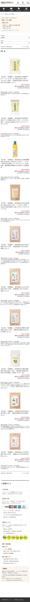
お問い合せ (19, 10)
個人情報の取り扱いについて (7, 599)
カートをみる (22, 4)
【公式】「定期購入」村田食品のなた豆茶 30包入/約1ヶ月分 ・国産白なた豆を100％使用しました (15, 454)
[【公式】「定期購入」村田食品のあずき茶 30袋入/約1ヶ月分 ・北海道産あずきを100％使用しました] (15, 234)
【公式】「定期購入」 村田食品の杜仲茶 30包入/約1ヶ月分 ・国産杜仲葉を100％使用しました (15, 413)
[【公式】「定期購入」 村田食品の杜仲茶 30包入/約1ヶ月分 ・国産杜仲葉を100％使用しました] (15, 400)
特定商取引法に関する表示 (19, 599)
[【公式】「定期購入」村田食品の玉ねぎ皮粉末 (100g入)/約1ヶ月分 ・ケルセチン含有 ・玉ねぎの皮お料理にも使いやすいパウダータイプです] (15, 192)
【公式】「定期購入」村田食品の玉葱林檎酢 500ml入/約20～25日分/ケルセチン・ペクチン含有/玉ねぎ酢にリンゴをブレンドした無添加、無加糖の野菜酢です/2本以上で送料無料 (15, 163)
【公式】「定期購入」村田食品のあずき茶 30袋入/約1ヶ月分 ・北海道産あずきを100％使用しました (15, 246)
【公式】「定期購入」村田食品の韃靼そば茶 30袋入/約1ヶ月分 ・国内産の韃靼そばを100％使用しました (15, 330)
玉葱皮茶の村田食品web (7, 2)
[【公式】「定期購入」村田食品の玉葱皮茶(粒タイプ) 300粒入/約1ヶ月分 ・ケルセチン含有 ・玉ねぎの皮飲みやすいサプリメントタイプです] (15, 107)
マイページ (18, 4)
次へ (25, 46)
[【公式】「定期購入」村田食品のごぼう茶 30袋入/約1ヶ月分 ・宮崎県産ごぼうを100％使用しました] (15, 276)
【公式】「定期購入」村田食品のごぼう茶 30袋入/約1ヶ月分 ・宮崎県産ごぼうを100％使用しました (15, 289)
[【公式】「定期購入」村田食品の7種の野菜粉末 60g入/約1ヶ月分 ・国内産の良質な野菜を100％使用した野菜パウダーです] (15, 358)
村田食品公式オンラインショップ (7, 3)
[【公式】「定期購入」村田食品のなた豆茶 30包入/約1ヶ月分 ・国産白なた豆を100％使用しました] (15, 441)
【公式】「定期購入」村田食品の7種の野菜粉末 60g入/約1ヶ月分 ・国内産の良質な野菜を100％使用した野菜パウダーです (15, 371)
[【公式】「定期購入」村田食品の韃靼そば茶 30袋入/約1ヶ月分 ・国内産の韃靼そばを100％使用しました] (15, 317)
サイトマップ (26, 10)
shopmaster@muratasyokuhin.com (14, 580)
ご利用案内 (11, 10)
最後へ (27, 46)
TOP (4, 10)
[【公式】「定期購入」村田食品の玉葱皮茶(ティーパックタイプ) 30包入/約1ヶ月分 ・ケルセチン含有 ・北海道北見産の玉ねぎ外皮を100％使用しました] (15, 66)
